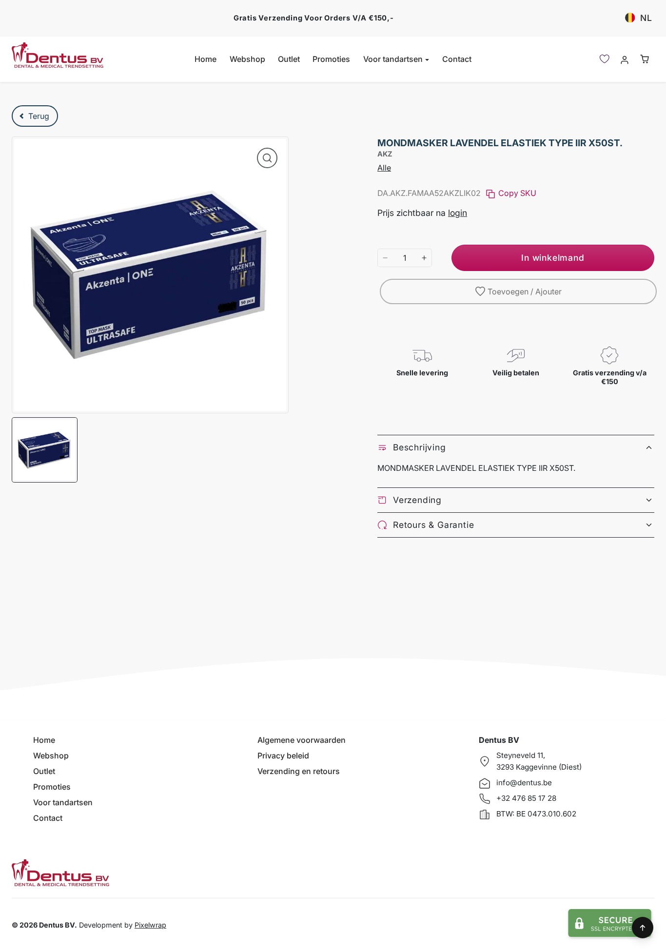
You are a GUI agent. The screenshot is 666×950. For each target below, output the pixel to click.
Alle (384, 168)
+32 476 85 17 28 (526, 798)
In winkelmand (552, 257)
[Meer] (424, 258)
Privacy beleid (283, 755)
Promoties (331, 59)
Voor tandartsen (63, 802)
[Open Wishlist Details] (604, 59)
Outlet (289, 59)
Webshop (247, 59)
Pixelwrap (150, 925)
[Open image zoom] (267, 158)
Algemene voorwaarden (301, 740)
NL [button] (646, 18)
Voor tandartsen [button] (394, 59)
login (457, 213)
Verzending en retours (298, 771)
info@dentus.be (524, 782)
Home (205, 59)
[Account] (624, 59)
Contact (456, 59)
